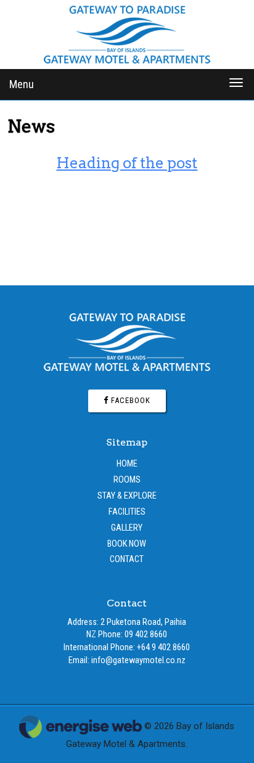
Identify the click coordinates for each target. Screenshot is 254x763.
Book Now (126, 544)
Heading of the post (126, 163)
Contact (127, 559)
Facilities (127, 512)
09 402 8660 (146, 634)
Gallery (126, 528)
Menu (21, 84)
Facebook (129, 400)
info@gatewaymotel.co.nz (138, 660)
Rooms (127, 480)
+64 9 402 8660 (163, 647)
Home (127, 464)
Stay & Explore (127, 496)
